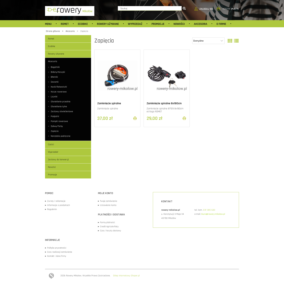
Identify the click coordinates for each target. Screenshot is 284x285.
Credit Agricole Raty (108, 226)
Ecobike (51, 46)
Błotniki (54, 77)
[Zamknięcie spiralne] (117, 76)
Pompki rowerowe (59, 121)
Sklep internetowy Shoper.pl (126, 275)
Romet (51, 38)
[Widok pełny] (236, 41)
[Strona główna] (69, 11)
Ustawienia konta (107, 205)
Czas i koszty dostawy (109, 230)
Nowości (52, 167)
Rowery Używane (56, 53)
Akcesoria (52, 61)
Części (51, 144)
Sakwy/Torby (57, 126)
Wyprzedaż (53, 152)
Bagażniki (55, 67)
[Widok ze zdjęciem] (230, 41)
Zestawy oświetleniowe (62, 111)
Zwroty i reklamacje (55, 201)
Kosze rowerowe (59, 91)
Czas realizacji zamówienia (58, 252)
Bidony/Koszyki (58, 72)
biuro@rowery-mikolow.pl (213, 214)
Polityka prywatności (55, 247)
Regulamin (51, 209)
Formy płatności (106, 222)
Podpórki (55, 116)
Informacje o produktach (57, 205)
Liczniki (54, 96)
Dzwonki (55, 81)
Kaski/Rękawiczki (59, 86)
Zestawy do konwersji (58, 159)
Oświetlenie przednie (60, 101)
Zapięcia (55, 131)
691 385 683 (209, 209)
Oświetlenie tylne (59, 106)
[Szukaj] (184, 8)
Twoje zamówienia (107, 201)
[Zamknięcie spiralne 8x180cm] (167, 76)
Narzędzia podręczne (60, 136)
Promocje (52, 174)
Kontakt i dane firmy (55, 256)
